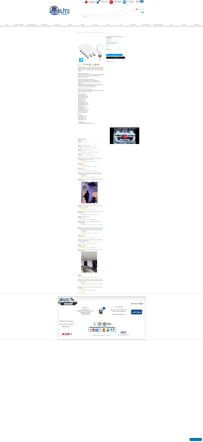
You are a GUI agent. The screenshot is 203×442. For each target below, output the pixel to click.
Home (79, 32)
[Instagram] (71, 334)
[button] (141, 12)
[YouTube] (63, 334)
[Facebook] (68, 334)
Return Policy (66, 326)
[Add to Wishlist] (124, 55)
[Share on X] (113, 61)
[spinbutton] (109, 51)
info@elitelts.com (81, 311)
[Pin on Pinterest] (109, 61)
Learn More (113, 43)
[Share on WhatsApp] (111, 61)
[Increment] (110, 51)
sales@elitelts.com (89, 311)
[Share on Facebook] (107, 61)
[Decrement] (107, 51)
